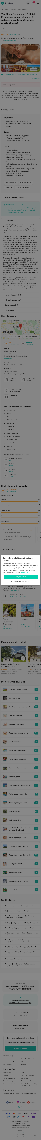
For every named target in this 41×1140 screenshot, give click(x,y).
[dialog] (20, 570)
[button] (20, 581)
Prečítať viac (24, 572)
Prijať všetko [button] (21, 577)
